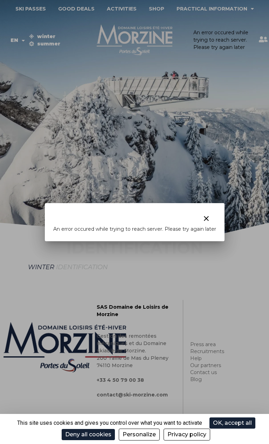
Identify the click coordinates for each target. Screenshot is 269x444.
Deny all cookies (88, 434)
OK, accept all (232, 423)
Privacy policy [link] (186, 434)
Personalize (139, 434)
